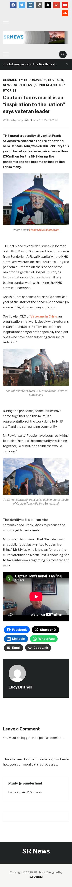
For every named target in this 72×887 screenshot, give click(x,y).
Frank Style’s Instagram (44, 229)
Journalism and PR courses (25, 792)
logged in (28, 738)
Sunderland (46, 85)
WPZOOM (36, 877)
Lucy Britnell (24, 120)
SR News (36, 851)
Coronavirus (35, 80)
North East (24, 85)
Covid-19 (55, 80)
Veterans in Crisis (43, 316)
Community (13, 80)
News (7, 85)
